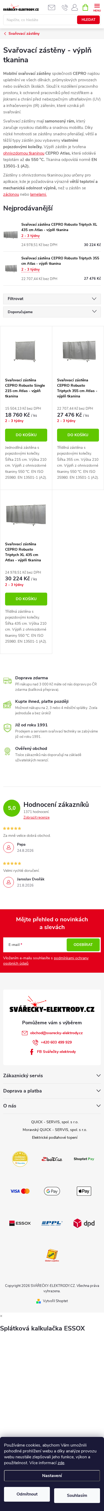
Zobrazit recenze (36, 817)
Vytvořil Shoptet (55, 1301)
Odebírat (83, 944)
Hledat (88, 19)
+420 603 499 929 (56, 1042)
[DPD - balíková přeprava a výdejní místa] (84, 1222)
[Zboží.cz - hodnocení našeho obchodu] (52, 1158)
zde (61, 1463)
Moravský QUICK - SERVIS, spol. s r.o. (55, 1129)
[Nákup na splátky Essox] (20, 1222)
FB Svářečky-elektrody (56, 1051)
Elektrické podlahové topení (54, 1137)
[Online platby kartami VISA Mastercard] (20, 1190)
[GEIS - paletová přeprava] (52, 1254)
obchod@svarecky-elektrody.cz (56, 1033)
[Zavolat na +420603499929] (65, 7)
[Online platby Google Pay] (52, 1190)
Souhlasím (77, 1495)
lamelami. (38, 194)
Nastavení (52, 1476)
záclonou (11, 194)
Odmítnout (27, 1494)
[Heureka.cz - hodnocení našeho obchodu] (20, 1158)
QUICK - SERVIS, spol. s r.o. (54, 1122)
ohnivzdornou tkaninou (23, 153)
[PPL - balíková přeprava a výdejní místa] (52, 1222)
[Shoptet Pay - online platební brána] (84, 1158)
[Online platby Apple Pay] (84, 1190)
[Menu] (97, 7)
